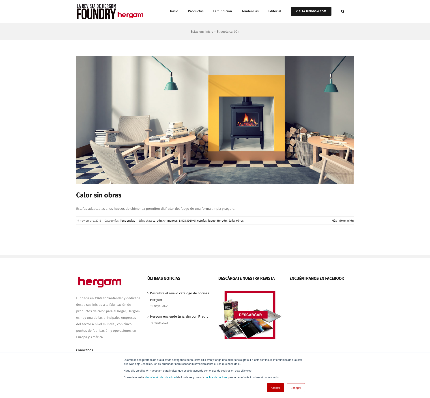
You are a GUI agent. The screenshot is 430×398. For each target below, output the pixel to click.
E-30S (182, 220)
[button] (342, 11)
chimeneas (170, 220)
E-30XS (191, 220)
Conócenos (84, 350)
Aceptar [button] (275, 387)
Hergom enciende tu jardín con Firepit (179, 317)
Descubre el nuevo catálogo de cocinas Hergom (179, 296)
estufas (202, 220)
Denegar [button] (295, 387)
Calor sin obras (98, 195)
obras (240, 220)
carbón (157, 220)
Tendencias (127, 220)
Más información (343, 220)
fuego (212, 220)
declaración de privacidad (161, 377)
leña (232, 220)
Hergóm (222, 220)
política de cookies (216, 377)
